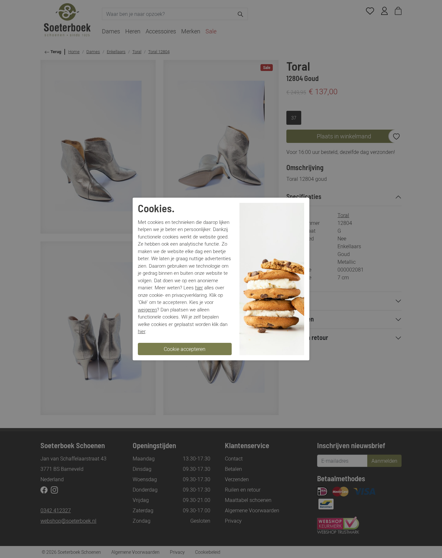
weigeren (147, 309)
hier (199, 287)
